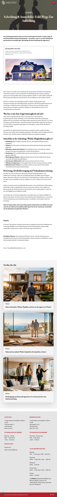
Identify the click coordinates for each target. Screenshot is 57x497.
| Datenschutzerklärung (13, 494)
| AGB (26, 494)
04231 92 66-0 (8, 428)
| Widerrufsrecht (21, 494)
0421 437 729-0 (34, 428)
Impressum (7, 447)
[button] (53, 2)
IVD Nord (28, 12)
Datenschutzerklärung (10, 450)
